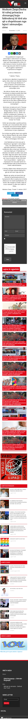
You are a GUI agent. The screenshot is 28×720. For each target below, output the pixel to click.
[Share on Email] (20, 53)
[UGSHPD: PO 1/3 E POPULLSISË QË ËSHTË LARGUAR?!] (14, 413)
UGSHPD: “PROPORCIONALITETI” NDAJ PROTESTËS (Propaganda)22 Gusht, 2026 (13, 284)
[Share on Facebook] (9, 53)
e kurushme (11, 198)
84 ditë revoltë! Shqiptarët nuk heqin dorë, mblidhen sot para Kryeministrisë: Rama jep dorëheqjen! (14, 343)
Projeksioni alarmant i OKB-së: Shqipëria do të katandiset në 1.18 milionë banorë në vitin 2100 (14, 388)
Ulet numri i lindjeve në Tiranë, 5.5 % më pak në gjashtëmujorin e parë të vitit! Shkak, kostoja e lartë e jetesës (13, 433)
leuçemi (17, 198)
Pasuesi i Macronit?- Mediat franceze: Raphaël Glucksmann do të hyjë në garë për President (18, 601)
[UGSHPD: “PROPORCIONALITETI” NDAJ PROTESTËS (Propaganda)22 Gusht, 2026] (14, 279)
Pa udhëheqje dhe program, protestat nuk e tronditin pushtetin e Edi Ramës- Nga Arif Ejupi (18, 502)
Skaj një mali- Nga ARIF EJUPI (16, 588)
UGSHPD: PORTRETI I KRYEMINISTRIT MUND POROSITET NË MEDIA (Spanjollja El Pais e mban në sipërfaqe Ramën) (13, 358)
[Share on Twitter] (14, 53)
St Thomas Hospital (15, 200)
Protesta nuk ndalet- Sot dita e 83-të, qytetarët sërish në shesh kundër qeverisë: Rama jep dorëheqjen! (13, 373)
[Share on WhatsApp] (12, 53)
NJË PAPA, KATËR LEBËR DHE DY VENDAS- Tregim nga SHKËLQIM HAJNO (18, 490)
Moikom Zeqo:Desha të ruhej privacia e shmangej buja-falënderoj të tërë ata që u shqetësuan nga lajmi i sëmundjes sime (14, 18)
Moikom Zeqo (6, 200)
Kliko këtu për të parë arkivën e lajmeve (11, 651)
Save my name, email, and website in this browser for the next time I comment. (13, 240)
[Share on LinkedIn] (17, 53)
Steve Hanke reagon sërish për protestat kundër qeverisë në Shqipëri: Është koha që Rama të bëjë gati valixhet (18, 613)
